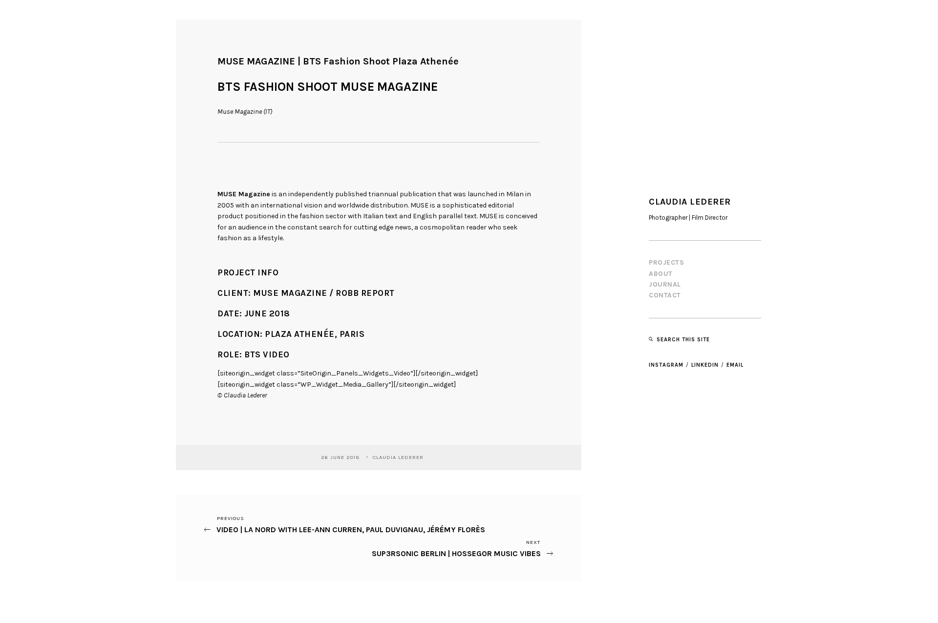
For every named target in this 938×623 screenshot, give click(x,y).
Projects (666, 262)
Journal (665, 284)
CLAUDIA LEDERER (399, 457)
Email (735, 365)
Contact (665, 295)
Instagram (666, 365)
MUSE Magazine (243, 194)
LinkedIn (705, 365)
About (661, 274)
